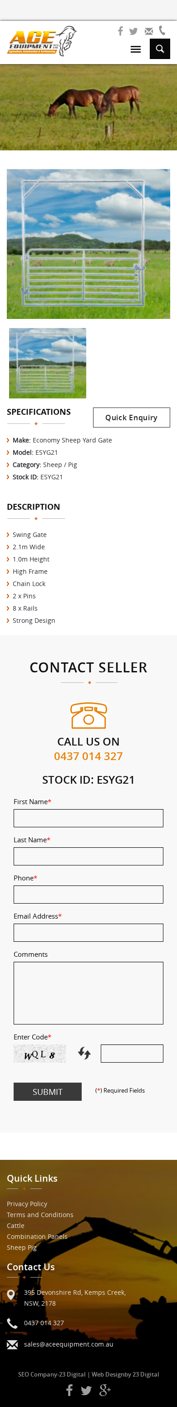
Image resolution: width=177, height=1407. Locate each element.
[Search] (160, 48)
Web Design (108, 1374)
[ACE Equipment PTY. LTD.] (42, 41)
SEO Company (37, 1374)
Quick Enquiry (131, 418)
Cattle (16, 1225)
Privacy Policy (27, 1203)
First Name (32, 801)
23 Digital (72, 1374)
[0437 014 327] (164, 30)
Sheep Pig (22, 1247)
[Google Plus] (105, 1390)
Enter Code (32, 1036)
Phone (25, 877)
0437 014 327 (88, 756)
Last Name (32, 839)
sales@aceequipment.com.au (68, 1344)
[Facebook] (120, 31)
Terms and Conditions (40, 1214)
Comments (31, 954)
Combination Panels (37, 1236)
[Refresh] (86, 1052)
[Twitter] (133, 31)
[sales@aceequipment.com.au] (149, 30)
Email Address (38, 915)
